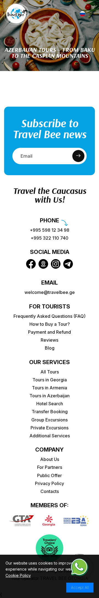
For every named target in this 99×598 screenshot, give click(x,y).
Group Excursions (49, 420)
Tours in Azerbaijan (49, 395)
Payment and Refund (49, 332)
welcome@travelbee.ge (49, 292)
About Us (49, 459)
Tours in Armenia (49, 387)
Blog (49, 348)
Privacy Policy (49, 483)
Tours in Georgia (49, 379)
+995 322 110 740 (49, 238)
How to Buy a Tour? (49, 324)
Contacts (49, 491)
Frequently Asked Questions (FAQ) (49, 316)
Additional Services (49, 435)
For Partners (49, 467)
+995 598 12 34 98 (49, 230)
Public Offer (49, 475)
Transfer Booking (50, 411)
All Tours (49, 372)
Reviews (49, 340)
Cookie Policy (18, 575)
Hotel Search (49, 403)
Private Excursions (49, 427)
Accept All (80, 587)
